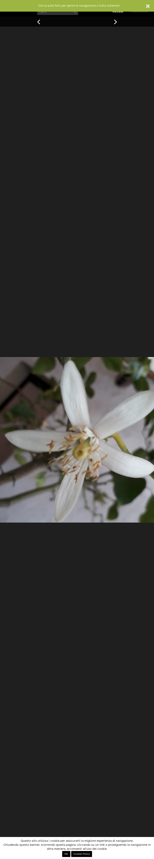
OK (66, 854)
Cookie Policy (81, 854)
